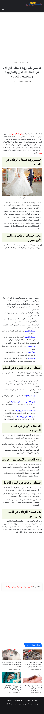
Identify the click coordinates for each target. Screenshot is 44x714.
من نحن (36, 704)
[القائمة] (3, 9)
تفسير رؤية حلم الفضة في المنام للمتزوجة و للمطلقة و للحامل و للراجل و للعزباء (33, 664)
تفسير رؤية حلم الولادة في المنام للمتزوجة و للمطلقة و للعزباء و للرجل (12, 688)
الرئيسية (26, 62)
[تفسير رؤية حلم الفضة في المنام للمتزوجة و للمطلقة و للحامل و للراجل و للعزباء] (32, 654)
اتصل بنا (7, 704)
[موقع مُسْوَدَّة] (33, 4)
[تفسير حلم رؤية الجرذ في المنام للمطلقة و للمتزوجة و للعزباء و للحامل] (11, 654)
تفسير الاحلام (18, 62)
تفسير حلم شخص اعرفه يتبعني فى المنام (18, 587)
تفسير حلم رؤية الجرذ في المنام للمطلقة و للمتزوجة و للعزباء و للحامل (11, 664)
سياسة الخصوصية (28, 704)
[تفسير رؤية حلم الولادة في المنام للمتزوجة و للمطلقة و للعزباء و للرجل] (11, 677)
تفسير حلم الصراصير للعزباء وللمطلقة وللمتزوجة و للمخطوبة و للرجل (33, 688)
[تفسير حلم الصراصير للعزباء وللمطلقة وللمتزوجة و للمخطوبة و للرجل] (32, 677)
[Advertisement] (22, 36)
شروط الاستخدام (16, 704)
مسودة (40, 153)
